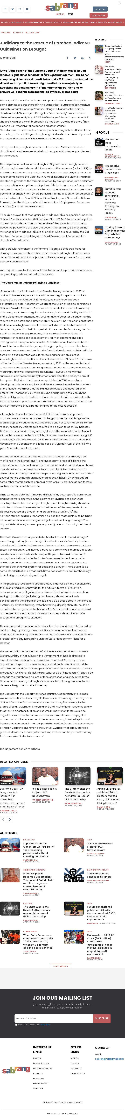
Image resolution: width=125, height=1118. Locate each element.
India (107, 62)
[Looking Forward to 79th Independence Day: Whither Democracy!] (99, 230)
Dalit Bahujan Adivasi (100, 143)
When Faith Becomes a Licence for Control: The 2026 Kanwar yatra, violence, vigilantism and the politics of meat (38, 941)
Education (110, 88)
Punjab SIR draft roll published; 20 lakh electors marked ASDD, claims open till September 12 (108, 796)
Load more (59, 966)
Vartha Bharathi (42, 800)
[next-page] (10, 819)
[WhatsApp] (20, 9)
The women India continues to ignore (112, 144)
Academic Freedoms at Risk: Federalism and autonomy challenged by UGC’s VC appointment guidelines (113, 76)
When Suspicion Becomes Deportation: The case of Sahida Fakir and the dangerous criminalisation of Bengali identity (38, 881)
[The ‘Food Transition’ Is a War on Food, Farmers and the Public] (99, 95)
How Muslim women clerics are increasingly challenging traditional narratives (114, 115)
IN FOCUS (102, 132)
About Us (100, 9)
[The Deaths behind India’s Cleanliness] (99, 168)
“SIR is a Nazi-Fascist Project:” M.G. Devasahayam (44, 792)
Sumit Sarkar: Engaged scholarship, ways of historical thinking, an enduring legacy (113, 200)
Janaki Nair (111, 217)
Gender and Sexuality (34, 870)
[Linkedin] (82, 58)
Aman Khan (103, 807)
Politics (18, 32)
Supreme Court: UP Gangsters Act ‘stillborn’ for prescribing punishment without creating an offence (38, 850)
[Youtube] (27, 9)
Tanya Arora (29, 951)
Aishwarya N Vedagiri (111, 178)
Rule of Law (32, 32)
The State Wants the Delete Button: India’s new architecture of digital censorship (36, 911)
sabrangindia (8, 810)
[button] (120, 3)
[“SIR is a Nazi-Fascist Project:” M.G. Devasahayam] (45, 776)
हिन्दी (70, 13)
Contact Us (98, 15)
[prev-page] (3, 819)
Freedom (6, 32)
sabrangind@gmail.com (109, 1058)
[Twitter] (12, 9)
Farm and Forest (113, 103)
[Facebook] (5, 9)
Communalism (112, 124)
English (60, 13)
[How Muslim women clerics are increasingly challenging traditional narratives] (99, 111)
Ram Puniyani (111, 242)
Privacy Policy (44, 1024)
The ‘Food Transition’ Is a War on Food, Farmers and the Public (114, 96)
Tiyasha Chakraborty (112, 155)
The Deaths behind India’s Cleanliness (113, 169)
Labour (99, 171)
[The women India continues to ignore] (74, 875)
